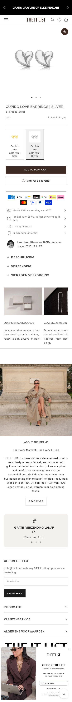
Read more (36, 501)
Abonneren (14, 593)
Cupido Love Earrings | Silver (35, 150)
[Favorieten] (59, 20)
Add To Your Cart (36, 169)
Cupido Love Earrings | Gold (15, 150)
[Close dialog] (68, 649)
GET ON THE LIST (53, 689)
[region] (34, 529)
